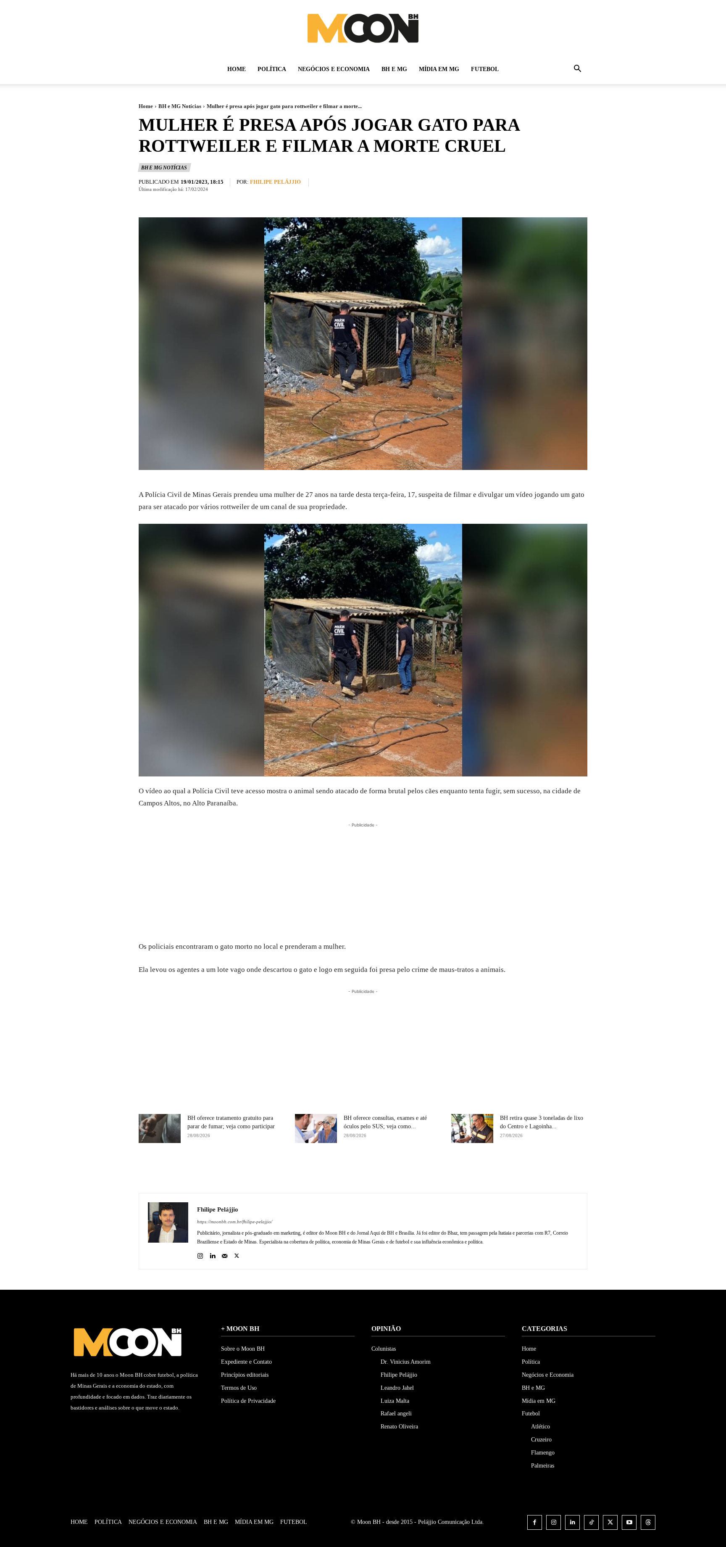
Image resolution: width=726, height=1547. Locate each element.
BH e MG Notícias (179, 106)
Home (236, 69)
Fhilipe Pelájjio (275, 182)
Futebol (485, 69)
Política (272, 69)
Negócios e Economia (334, 69)
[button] (577, 70)
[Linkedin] (212, 1254)
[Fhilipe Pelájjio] (168, 1231)
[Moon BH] (363, 28)
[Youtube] (629, 1522)
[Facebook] (355, 1172)
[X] (374, 1172)
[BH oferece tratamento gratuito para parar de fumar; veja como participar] (160, 1128)
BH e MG (394, 69)
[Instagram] (200, 1254)
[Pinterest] (394, 1172)
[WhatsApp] (413, 1172)
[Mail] (224, 1254)
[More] (433, 1172)
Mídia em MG (439, 69)
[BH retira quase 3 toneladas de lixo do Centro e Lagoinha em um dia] (472, 1128)
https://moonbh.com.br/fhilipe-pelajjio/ (234, 1221)
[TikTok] (591, 1522)
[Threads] (648, 1522)
